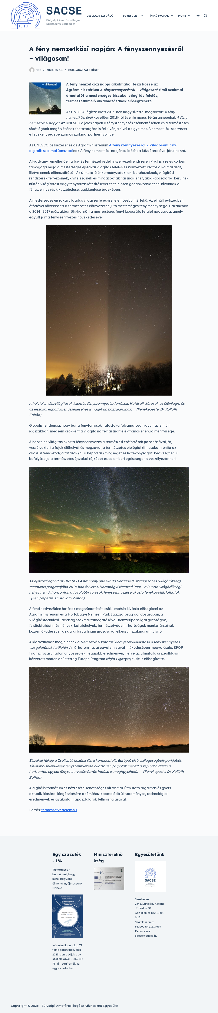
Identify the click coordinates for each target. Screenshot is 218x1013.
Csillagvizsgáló (99, 15)
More (182, 15)
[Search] (205, 15)
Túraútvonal (158, 15)
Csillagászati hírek (84, 70)
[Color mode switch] (198, 15)
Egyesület (131, 15)
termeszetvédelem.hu (59, 810)
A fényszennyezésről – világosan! (139, 145)
